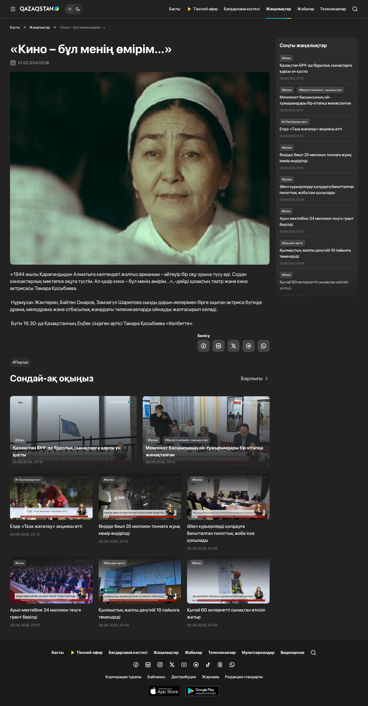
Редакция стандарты (244, 676)
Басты (174, 9)
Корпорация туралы (123, 676)
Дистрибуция (183, 676)
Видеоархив (292, 652)
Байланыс (156, 676)
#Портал (20, 362)
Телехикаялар (333, 9)
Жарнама (210, 676)
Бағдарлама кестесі (242, 9)
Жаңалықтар (278, 9)
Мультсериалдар (258, 652)
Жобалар (305, 9)
